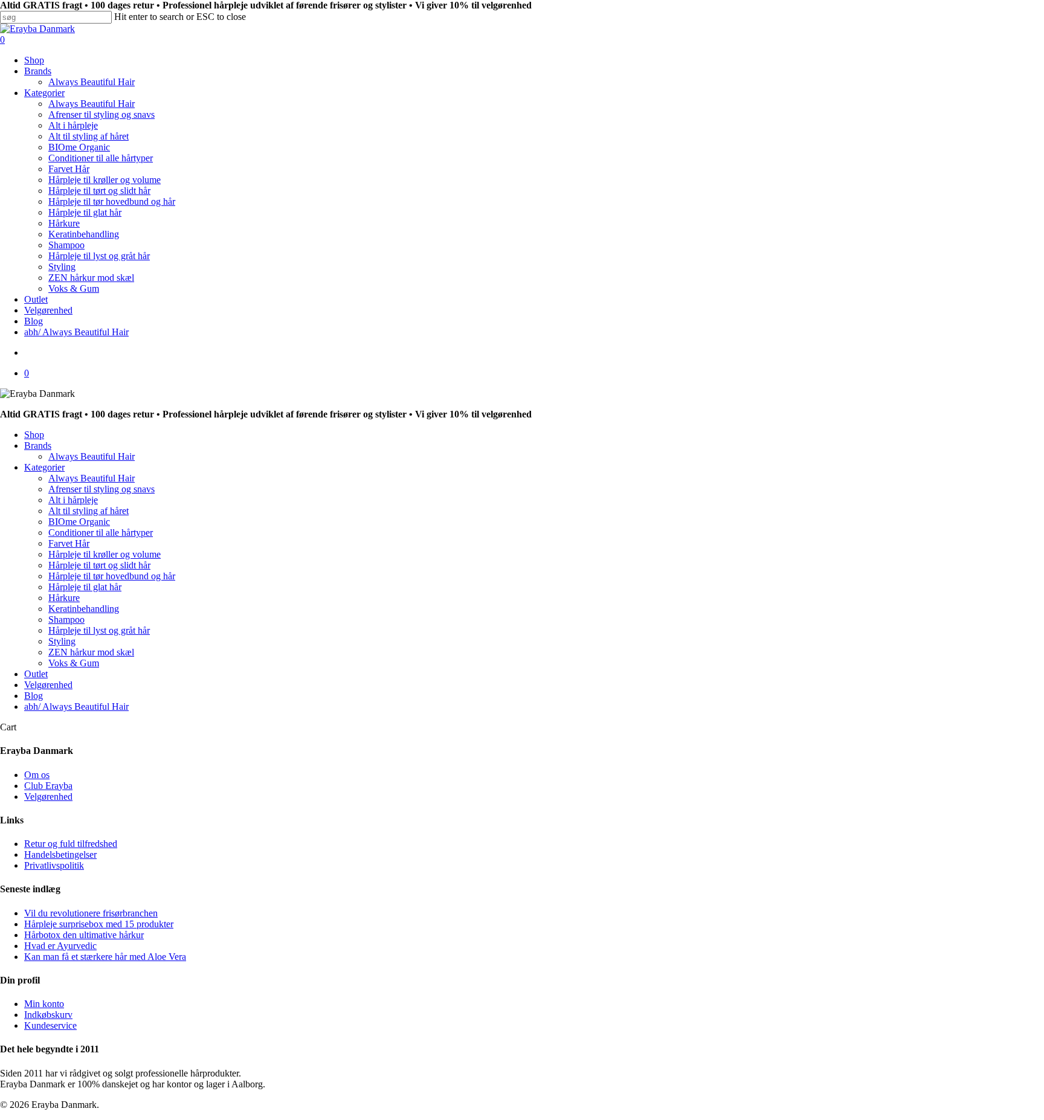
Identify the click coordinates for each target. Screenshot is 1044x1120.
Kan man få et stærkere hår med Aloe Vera (105, 956)
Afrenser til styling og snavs (101, 489)
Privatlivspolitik (54, 865)
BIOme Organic (79, 522)
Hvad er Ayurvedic (60, 946)
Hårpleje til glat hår (84, 587)
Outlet (36, 674)
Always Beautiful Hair (91, 456)
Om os (37, 775)
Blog (33, 695)
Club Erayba (48, 785)
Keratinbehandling (83, 608)
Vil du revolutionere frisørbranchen (91, 913)
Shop (34, 435)
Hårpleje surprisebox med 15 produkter (98, 924)
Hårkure (64, 598)
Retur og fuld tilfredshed (70, 843)
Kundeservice (50, 1025)
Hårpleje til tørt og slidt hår (99, 565)
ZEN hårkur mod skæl (91, 652)
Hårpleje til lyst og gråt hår (99, 630)
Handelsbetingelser (60, 854)
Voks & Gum (73, 663)
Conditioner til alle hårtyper (100, 532)
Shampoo (66, 619)
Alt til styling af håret (88, 511)
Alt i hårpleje (73, 500)
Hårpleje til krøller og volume (104, 554)
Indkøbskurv (48, 1014)
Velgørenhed (48, 685)
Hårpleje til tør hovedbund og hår (111, 576)
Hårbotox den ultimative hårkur (84, 935)
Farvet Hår (68, 543)
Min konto (44, 1004)
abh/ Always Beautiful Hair (76, 706)
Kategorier (44, 467)
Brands (37, 445)
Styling (62, 641)
